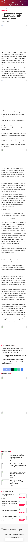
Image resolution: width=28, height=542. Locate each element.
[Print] (18, 539)
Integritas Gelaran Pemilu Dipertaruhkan (13, 359)
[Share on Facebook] (6, 539)
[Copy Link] (15, 539)
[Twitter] (25, 530)
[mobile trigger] (2, 1)
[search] (18, 1)
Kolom (11, 460)
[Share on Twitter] (9, 539)
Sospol (11, 469)
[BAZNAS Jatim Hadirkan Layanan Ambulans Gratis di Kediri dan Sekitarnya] (5, 474)
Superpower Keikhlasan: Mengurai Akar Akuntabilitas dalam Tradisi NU (17, 482)
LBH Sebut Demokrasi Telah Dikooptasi (12, 352)
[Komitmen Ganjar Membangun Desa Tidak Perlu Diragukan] (23, 518)
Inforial (4, 10)
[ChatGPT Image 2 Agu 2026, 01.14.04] (14, 393)
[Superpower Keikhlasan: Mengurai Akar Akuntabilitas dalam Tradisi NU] (5, 482)
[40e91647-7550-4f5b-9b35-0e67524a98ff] (14, 430)
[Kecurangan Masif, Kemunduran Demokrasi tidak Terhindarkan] (23, 503)
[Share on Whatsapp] (12, 539)
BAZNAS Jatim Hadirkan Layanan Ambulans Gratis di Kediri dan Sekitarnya (18, 473)
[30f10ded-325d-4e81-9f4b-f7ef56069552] (14, 334)
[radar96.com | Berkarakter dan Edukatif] (10, 1)
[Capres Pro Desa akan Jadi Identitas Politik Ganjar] (23, 496)
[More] (21, 539)
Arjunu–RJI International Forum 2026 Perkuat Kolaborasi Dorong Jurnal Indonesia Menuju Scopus (18, 465)
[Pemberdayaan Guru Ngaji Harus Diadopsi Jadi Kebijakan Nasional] (23, 510)
